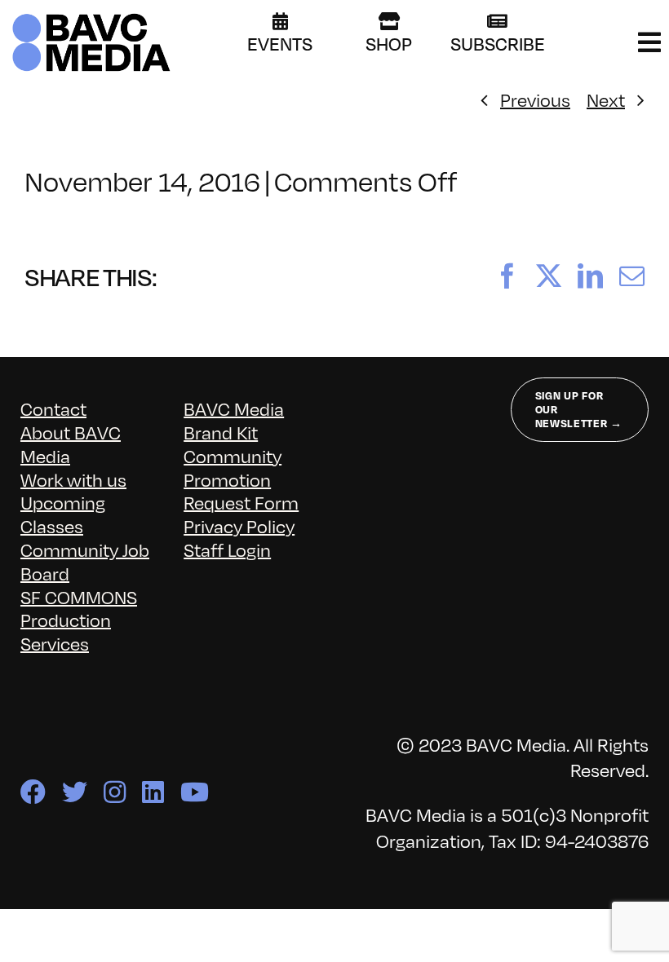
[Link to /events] (280, 21)
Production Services (65, 631)
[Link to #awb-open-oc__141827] (649, 42)
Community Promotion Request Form (241, 479)
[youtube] (194, 792)
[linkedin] (153, 792)
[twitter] (74, 792)
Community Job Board (84, 560)
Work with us (73, 479)
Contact (53, 408)
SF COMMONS (78, 596)
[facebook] (33, 792)
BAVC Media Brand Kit (234, 419)
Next (606, 99)
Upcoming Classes (62, 513)
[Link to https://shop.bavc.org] (389, 21)
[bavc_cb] (91, 17)
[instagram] (115, 792)
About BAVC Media (70, 443)
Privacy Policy (239, 525)
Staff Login (227, 549)
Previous (535, 99)
